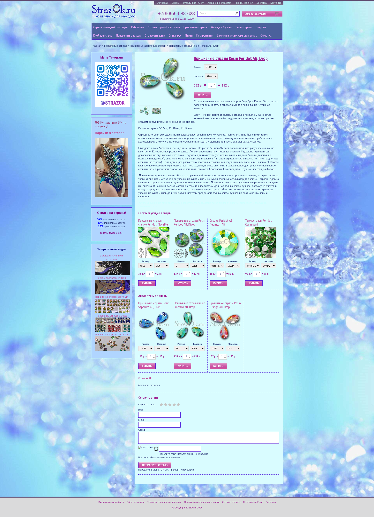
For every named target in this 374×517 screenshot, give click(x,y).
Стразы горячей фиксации (164, 27)
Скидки (175, 3)
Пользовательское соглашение (164, 502)
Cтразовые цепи (155, 35)
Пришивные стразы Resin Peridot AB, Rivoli (189, 222)
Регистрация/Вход (253, 502)
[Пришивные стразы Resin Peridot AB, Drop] (162, 80)
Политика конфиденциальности (202, 502)
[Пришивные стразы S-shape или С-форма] (112, 331)
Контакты (275, 3)
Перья (189, 35)
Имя (140, 410)
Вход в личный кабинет (111, 502)
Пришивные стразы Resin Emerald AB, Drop (189, 305)
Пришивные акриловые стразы (148, 45)
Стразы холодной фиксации (110, 27)
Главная (96, 45)
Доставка (262, 3)
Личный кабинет (244, 3)
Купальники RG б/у (193, 3)
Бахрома (261, 27)
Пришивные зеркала (128, 35)
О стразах (162, 3)
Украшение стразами (219, 3)
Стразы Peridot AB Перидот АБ (221, 222)
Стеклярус (175, 35)
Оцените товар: (147, 404)
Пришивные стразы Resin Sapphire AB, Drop (153, 305)
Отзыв (141, 430)
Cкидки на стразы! (111, 212)
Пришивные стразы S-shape (111, 315)
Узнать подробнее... (111, 232)
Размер (198, 67)
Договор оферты (231, 502)
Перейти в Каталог (109, 133)
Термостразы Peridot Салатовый (258, 222)
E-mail (141, 420)
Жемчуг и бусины (221, 27)
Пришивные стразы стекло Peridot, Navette (153, 222)
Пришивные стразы (195, 27)
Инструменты (204, 35)
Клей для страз (102, 35)
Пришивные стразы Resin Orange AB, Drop (225, 305)
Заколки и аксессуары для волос (237, 35)
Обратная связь (135, 502)
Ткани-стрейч (243, 27)
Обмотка (266, 35)
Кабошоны (137, 27)
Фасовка (198, 76)
